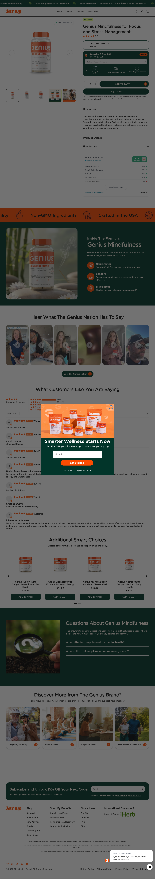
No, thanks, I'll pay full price (77, 470)
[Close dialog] (111, 407)
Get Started (77, 463)
